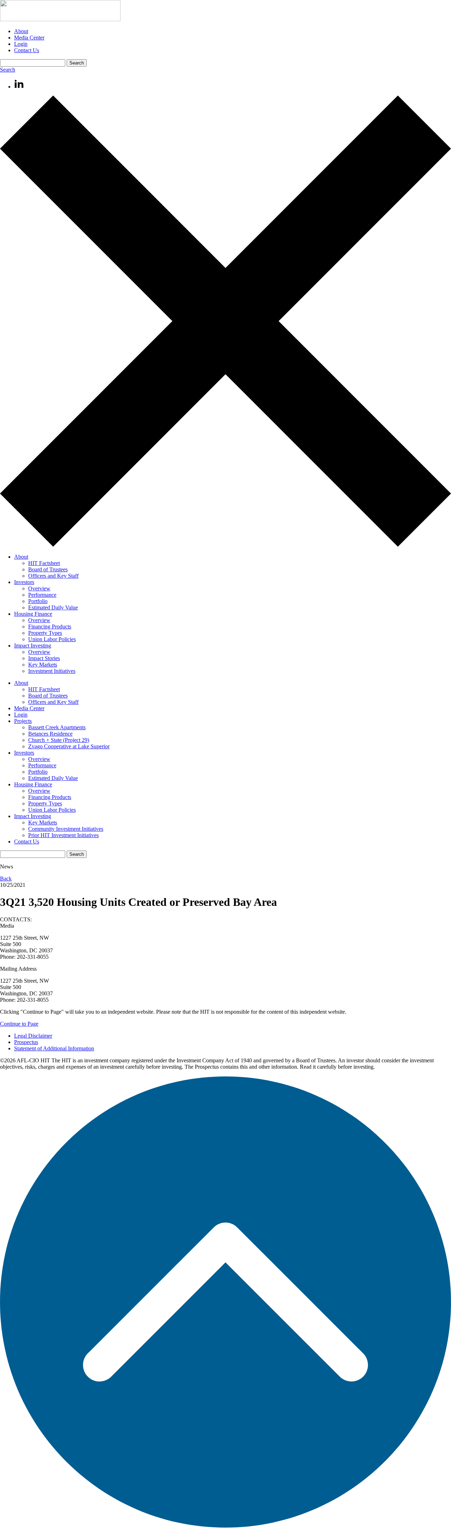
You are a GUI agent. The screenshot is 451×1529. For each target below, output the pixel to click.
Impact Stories (44, 658)
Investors (24, 582)
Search (7, 70)
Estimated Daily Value (53, 607)
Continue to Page (19, 1024)
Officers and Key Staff (53, 576)
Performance (42, 595)
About (21, 31)
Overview (39, 588)
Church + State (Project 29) (58, 740)
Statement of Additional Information (54, 1048)
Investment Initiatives (51, 671)
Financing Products (49, 627)
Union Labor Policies (52, 639)
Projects (23, 721)
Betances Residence (50, 734)
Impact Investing (32, 646)
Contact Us (26, 50)
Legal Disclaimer (33, 1036)
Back (6, 879)
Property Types (45, 633)
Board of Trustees (48, 569)
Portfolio (38, 601)
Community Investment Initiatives (65, 829)
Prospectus (26, 1042)
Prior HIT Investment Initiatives (63, 835)
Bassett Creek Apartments (57, 727)
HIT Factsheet (44, 563)
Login (20, 44)
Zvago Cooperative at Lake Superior (69, 746)
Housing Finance (33, 614)
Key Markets (42, 665)
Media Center (29, 38)
